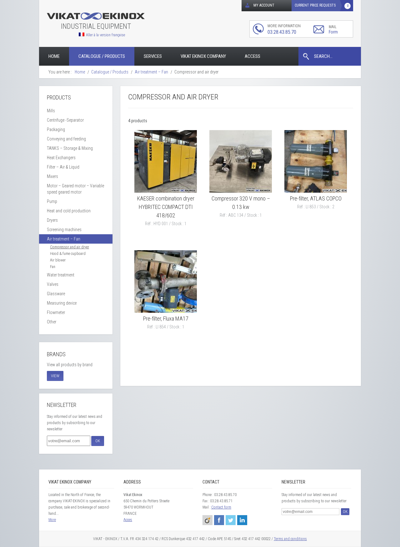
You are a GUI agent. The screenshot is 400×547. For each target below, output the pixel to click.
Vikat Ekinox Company (203, 56)
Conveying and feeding (66, 138)
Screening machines (64, 229)
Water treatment (60, 274)
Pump (52, 201)
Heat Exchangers (61, 157)
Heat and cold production (69, 210)
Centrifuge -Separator (65, 120)
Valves (52, 284)
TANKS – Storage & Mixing (70, 148)
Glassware (56, 293)
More (52, 520)
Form (333, 31)
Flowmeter (56, 312)
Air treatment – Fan (63, 238)
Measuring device (62, 303)
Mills (51, 110)
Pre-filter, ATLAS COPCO (316, 198)
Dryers (52, 220)
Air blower (58, 260)
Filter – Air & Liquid (63, 167)
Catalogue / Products (101, 56)
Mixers (52, 176)
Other (51, 321)
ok (97, 440)
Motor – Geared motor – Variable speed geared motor (75, 189)
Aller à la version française (105, 35)
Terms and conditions (290, 539)
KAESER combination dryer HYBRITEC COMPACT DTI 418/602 (165, 207)
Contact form (221, 507)
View (55, 375)
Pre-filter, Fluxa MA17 (165, 318)
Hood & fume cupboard (68, 253)
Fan (52, 267)
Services (153, 56)
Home (54, 56)
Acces (127, 520)
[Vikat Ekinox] (96, 16)
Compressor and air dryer (69, 247)
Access (252, 56)
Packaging (56, 129)
